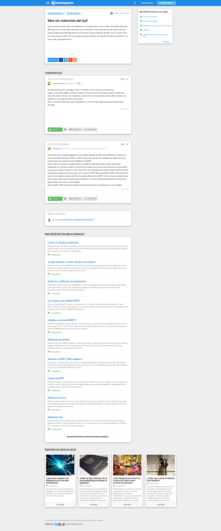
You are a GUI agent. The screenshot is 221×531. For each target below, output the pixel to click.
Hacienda (146, 30)
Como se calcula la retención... (64, 242)
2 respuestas (55, 429)
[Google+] (63, 524)
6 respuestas (55, 332)
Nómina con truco (57, 397)
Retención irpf (55, 417)
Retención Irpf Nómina (150, 21)
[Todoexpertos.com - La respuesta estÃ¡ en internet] (62, 3)
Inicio (46, 520)
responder (67, 220)
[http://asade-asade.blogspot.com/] (75, 83)
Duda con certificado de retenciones (67, 281)
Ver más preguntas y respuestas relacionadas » (88, 437)
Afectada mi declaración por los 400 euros (157, 26)
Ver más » (167, 42)
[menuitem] (61, 60)
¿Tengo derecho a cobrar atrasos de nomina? (72, 262)
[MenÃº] (48, 3)
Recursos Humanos (56, 13)
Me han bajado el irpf (150, 17)
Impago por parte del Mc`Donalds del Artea (155, 36)
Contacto (72, 520)
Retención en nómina (59, 339)
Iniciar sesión (147, 3)
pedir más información (83, 220)
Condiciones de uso (82, 520)
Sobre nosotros (54, 520)
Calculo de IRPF (56, 378)
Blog (66, 520)
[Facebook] (59, 524)
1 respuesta (55, 255)
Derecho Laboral (73, 13)
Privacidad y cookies (96, 520)
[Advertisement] (88, 48)
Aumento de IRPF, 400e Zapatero (65, 359)
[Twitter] (56, 524)
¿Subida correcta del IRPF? (62, 320)
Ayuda (62, 520)
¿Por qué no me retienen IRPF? (64, 300)
